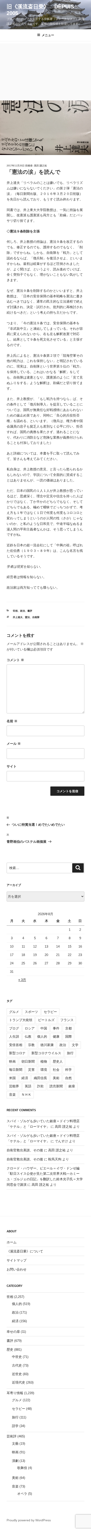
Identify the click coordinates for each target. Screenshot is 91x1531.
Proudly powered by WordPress (29, 1520)
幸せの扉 (13, 1331)
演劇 (15, 1461)
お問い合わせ (17, 1269)
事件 (56, 1028)
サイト (12, 766)
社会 (56, 1069)
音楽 (12, 1094)
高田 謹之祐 (40, 165)
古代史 (17, 1365)
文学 (75, 1045)
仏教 (28, 1036)
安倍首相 (15, 1045)
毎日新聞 (15, 1069)
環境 (43, 1069)
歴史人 (58, 1061)
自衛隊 (36, 617)
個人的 (42, 1036)
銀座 (71, 1086)
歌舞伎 (22, 1468)
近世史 (17, 1374)
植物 (43, 1061)
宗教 (31, 1045)
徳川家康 (47, 1045)
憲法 (27, 617)
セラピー (50, 1012)
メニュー (48, 35)
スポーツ (31, 1012)
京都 (68, 1028)
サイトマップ (17, 1260)
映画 (12, 1061)
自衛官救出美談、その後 (25, 1150)
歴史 (10, 1349)
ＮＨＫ (26, 1094)
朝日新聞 (28, 1061)
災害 (31, 1069)
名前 (12, 721)
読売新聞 (56, 1086)
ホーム (12, 1242)
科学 (68, 1069)
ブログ (14, 1028)
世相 (15, 610)
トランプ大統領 (20, 1020)
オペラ (22, 1493)
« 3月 (22, 980)
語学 (15, 1426)
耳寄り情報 (15, 1393)
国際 (68, 1036)
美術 (56, 1078)
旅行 (70, 1053)
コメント (15, 660)
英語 (28, 1086)
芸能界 (14, 1086)
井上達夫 (18, 617)
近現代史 (18, 1382)
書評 (29, 610)
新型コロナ (17, 1053)
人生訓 (14, 1036)
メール (14, 743)
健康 (56, 1036)
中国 (43, 1028)
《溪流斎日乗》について (25, 1251)
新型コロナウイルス (46, 1053)
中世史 (17, 1357)
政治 (22, 610)
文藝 (15, 1443)
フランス (67, 1020)
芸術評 (12, 1436)
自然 (68, 1078)
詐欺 (40, 1086)
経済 (24, 1078)
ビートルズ (46, 1020)
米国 (12, 1078)
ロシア (30, 1028)
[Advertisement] (45, 70)
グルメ (14, 1012)
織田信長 (40, 1078)
